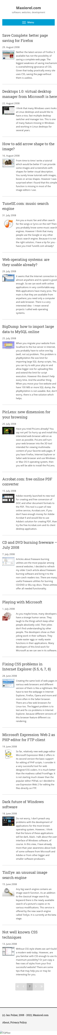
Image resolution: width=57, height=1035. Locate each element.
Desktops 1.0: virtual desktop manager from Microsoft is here (29, 94)
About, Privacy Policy (14, 1022)
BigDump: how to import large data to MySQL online (28, 329)
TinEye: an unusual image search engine (24, 875)
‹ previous (24, 986)
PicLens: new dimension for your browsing (26, 414)
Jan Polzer (12, 1015)
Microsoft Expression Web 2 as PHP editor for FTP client (28, 737)
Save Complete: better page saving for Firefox (25, 38)
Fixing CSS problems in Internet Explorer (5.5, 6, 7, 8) (26, 667)
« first (18, 986)
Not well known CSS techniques (20, 935)
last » (41, 986)
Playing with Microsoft (22, 602)
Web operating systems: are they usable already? (25, 262)
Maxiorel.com (40, 1015)
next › (35, 986)
